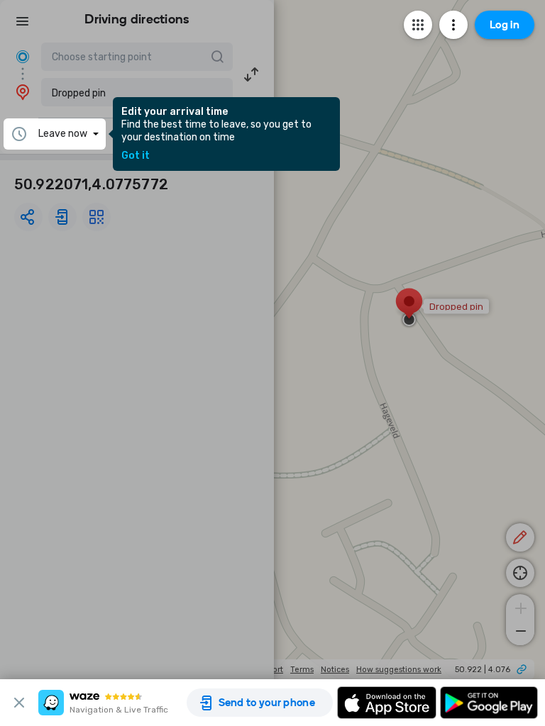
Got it (135, 156)
